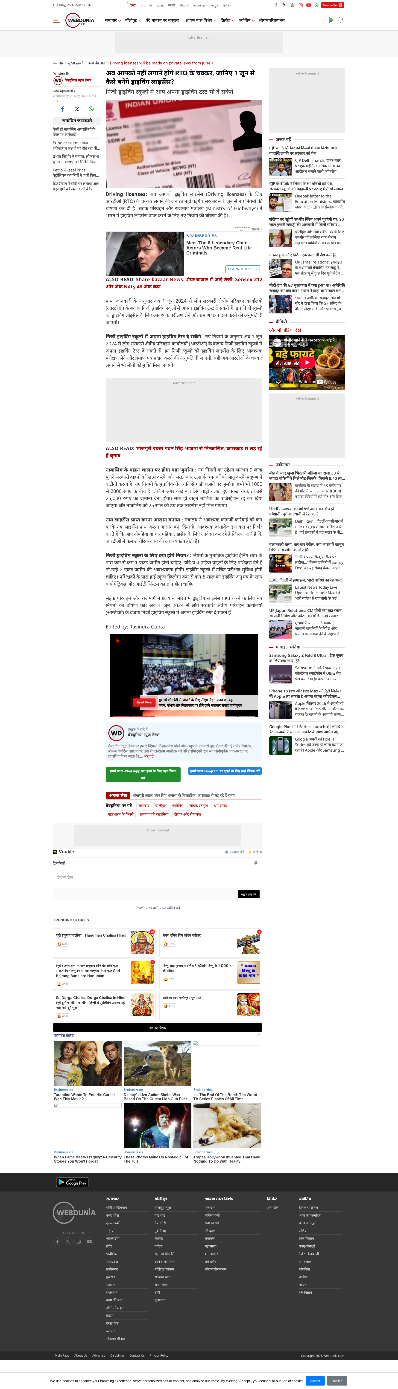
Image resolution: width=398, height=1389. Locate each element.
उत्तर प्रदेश (112, 1215)
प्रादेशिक (111, 1253)
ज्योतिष (244, 20)
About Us (80, 1355)
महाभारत (211, 1246)
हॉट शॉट (160, 1215)
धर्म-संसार (220, 805)
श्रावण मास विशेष (198, 20)
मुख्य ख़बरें (75, 63)
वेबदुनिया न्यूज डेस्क (78, 80)
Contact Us (137, 1355)
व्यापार (110, 1330)
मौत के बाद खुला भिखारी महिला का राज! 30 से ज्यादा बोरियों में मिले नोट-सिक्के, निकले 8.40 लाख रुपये (307, 475)
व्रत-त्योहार (211, 1253)
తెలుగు (184, 5)
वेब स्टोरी (160, 1223)
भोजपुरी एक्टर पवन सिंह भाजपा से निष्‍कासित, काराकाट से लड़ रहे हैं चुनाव (183, 795)
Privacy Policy (159, 1355)
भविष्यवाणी (212, 1215)
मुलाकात (160, 1300)
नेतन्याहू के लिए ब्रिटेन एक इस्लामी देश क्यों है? (303, 255)
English (146, 5)
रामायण (210, 1238)
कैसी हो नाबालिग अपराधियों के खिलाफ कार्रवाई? (74, 131)
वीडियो (281, 322)
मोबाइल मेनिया (288, 647)
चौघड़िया (304, 1269)
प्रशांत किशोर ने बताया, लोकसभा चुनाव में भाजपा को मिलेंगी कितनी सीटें (76, 158)
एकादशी (210, 1207)
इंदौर (109, 1246)
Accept (315, 1381)
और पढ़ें (148, 756)
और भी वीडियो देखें (285, 330)
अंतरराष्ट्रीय (113, 1238)
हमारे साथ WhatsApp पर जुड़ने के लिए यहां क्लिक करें (143, 774)
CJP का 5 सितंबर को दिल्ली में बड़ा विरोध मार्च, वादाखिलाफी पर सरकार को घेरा (303, 150)
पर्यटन (158, 1246)
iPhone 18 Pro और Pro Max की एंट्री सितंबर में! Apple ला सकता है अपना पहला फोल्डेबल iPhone (305, 693)
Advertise (98, 1355)
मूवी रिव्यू (160, 1230)
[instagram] (300, 5)
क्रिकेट (225, 20)
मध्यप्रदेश (112, 1261)
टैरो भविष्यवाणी (309, 1253)
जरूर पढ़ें (283, 139)
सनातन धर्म (212, 1223)
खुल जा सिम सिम (165, 1253)
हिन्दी (133, 5)
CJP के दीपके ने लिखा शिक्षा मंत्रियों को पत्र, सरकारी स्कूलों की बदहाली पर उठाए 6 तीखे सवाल (306, 186)
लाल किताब (306, 1238)
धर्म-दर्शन (210, 1261)
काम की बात (96, 63)
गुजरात (110, 1277)
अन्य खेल (272, 1207)
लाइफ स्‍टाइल (198, 805)
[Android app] (72, 1182)
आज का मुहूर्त (307, 1223)
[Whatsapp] (316, 5)
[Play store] (331, 19)
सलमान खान (162, 1277)
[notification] (340, 19)
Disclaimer (117, 1355)
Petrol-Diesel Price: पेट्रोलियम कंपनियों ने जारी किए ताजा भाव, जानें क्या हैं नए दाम (74, 172)
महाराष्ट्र (110, 1284)
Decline (337, 1381)
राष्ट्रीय (110, 1230)
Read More (144, 702)
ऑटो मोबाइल (114, 1307)
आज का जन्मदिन (310, 1215)
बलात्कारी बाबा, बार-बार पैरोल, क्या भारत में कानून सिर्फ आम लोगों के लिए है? (306, 547)
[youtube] (308, 5)
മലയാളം (200, 5)
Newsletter (330, 5)
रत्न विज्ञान (305, 1292)
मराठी (171, 5)
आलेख (159, 1238)
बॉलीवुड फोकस (164, 1269)
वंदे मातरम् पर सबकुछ (162, 20)
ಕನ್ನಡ (214, 5)
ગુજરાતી (228, 5)
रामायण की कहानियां (154, 814)
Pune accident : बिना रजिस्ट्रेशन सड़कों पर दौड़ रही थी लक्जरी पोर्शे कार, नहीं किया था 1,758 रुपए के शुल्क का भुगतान (76, 145)
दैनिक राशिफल (308, 1207)
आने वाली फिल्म (165, 1261)
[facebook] (276, 5)
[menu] (57, 20)
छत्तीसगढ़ (112, 1269)
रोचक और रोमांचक (187, 814)
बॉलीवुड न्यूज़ (163, 1207)
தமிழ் (160, 5)
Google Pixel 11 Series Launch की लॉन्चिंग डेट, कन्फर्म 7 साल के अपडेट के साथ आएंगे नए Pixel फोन (306, 729)
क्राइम (110, 1315)
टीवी (157, 1292)
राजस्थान (111, 1292)
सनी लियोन (162, 1284)
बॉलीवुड (131, 20)
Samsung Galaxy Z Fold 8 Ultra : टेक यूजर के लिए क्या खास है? (306, 658)
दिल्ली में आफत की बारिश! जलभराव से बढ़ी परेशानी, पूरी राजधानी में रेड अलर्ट (301, 511)
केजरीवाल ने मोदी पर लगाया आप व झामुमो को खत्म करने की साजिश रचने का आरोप (77, 186)
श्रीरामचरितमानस (272, 20)
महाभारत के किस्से (121, 814)
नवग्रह (302, 1284)
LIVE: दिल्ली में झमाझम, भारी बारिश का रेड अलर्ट (306, 580)
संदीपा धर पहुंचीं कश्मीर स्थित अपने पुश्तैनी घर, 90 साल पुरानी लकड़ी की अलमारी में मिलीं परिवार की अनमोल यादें (306, 222)
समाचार (111, 20)
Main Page (62, 1355)
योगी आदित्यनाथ (116, 1207)
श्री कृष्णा (211, 1230)
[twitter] (284, 5)
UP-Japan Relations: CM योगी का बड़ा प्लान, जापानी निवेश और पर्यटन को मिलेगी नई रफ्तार (306, 613)
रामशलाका (306, 1261)
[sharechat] (292, 5)
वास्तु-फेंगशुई (307, 1246)
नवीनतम (283, 465)
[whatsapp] (91, 109)
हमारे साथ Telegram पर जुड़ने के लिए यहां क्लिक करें (225, 771)
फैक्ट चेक (112, 1323)
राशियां (303, 1230)
